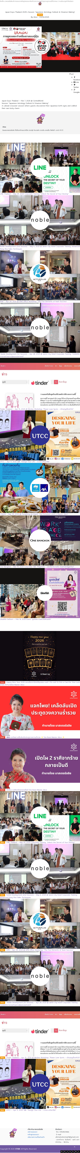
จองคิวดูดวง (43, 1)
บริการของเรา (16, 1)
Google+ (76, 92)
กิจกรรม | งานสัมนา (58, 1)
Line (77, 82)
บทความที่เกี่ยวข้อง (6, 139)
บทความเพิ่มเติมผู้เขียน (21, 139)
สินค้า (32, 1)
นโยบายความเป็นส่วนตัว (36, 1137)
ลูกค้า (66, 1)
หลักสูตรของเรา (25, 1)
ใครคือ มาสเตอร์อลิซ (6, 1)
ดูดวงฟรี (49, 1)
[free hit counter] (70, 1151)
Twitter (76, 87)
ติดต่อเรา (70, 1)
